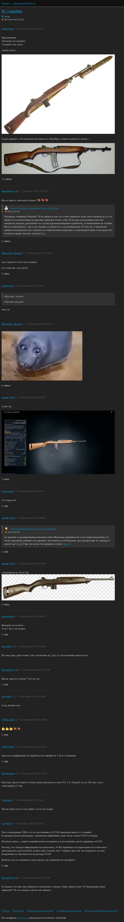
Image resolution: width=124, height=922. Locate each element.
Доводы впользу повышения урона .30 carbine (34, 208)
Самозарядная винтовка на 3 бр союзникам (33, 528)
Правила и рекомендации (40, 910)
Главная (6, 910)
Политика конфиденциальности (101, 910)
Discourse (22, 918)
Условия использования (69, 910)
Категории (18, 910)
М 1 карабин (12, 11)
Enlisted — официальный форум (19, 3)
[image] (67, 544)
